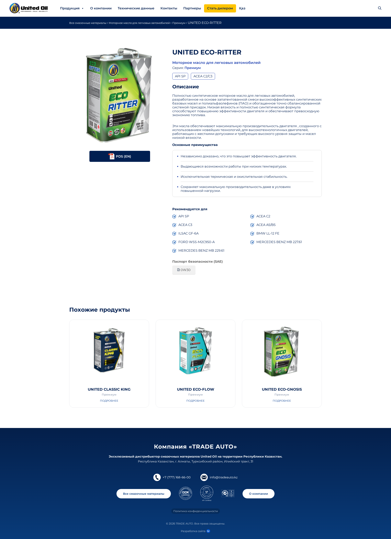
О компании (101, 8)
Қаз (242, 8)
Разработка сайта (193, 531)
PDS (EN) (123, 156)
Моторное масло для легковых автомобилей (139, 22)
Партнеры (192, 8)
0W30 (185, 270)
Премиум (179, 22)
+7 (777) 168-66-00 (177, 477)
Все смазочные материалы (88, 22)
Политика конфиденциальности (195, 511)
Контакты (168, 8)
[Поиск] (379, 8)
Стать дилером (220, 8)
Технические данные (136, 8)
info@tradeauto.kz (224, 477)
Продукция (70, 8)
